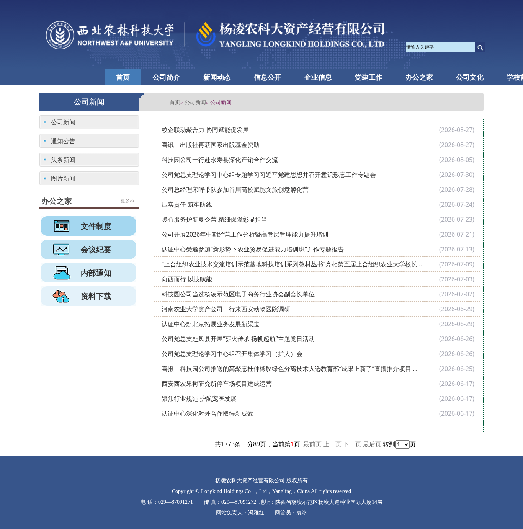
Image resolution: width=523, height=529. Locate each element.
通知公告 (63, 141)
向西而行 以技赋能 (187, 279)
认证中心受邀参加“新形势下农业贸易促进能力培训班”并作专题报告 (253, 249)
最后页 (372, 444)
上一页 (332, 444)
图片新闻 (63, 178)
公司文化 (470, 77)
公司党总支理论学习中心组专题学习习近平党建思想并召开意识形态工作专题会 (269, 174)
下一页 (352, 444)
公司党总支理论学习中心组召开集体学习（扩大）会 (232, 353)
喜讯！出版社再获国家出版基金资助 (211, 144)
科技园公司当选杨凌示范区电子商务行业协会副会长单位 (238, 294)
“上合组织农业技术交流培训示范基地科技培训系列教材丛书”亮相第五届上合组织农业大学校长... (292, 264)
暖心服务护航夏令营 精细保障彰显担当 (214, 219)
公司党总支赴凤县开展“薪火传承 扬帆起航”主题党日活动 (238, 339)
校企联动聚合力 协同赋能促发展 (205, 130)
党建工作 (368, 77)
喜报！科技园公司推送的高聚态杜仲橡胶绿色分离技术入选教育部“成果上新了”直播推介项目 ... (289, 368)
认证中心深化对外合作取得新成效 (207, 413)
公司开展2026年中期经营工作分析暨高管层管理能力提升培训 (245, 234)
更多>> (128, 201)
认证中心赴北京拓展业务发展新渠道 (211, 324)
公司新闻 (195, 102)
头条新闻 (63, 159)
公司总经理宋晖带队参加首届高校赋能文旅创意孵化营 (235, 189)
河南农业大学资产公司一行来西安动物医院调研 (226, 309)
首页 (123, 77)
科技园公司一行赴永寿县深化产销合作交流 (220, 159)
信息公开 (267, 77)
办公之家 (419, 77)
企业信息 (318, 77)
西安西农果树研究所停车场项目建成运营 (217, 383)
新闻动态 (217, 77)
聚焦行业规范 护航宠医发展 (199, 398)
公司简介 (166, 77)
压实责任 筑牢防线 (187, 204)
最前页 (312, 444)
